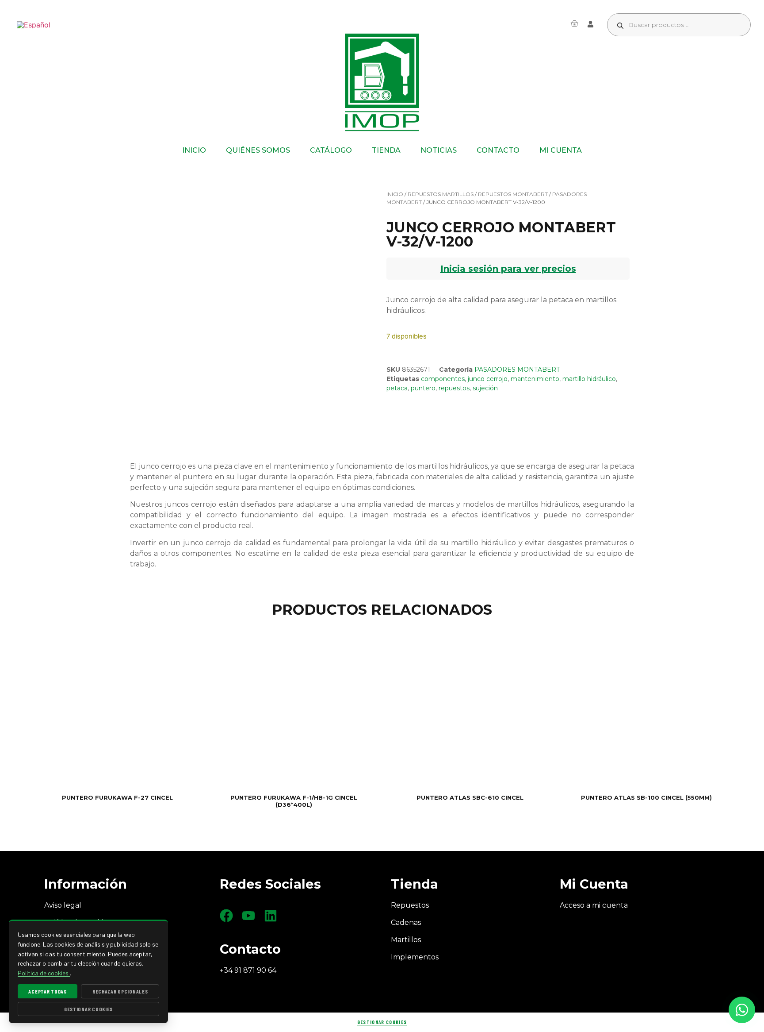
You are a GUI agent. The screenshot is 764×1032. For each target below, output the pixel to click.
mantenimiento (535, 379)
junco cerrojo (488, 379)
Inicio (394, 194)
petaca (397, 388)
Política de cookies (44, 973)
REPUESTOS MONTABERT (513, 194)
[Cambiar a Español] (33, 25)
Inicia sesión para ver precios (508, 268)
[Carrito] (574, 23)
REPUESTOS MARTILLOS (441, 194)
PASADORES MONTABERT (517, 370)
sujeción (485, 388)
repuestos (454, 388)
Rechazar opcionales (120, 991)
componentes (443, 379)
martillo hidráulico (589, 379)
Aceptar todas (47, 991)
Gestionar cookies (382, 1022)
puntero (423, 388)
